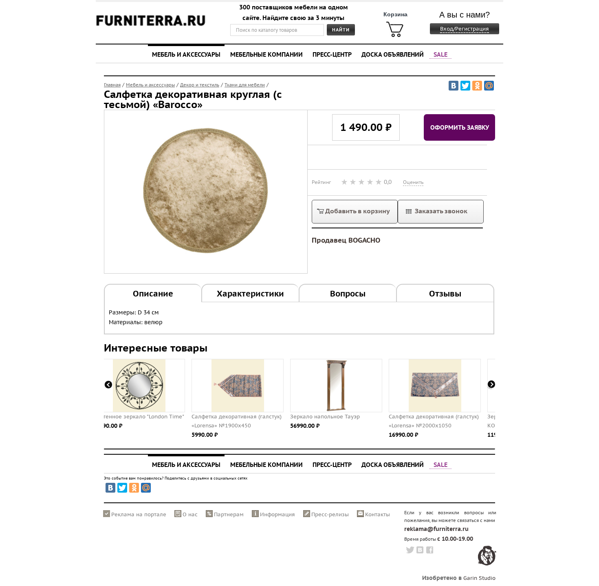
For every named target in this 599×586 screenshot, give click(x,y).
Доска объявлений (392, 54)
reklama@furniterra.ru (436, 529)
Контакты (377, 514)
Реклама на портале (138, 514)
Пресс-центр (332, 54)
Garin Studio (479, 578)
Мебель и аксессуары (186, 54)
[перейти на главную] (151, 25)
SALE (440, 54)
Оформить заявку (459, 127)
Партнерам (229, 514)
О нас (190, 514)
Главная (112, 85)
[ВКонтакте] (453, 86)
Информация (277, 514)
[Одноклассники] (477, 86)
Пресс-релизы (330, 514)
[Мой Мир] (489, 86)
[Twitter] (465, 86)
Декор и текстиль (199, 85)
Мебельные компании (266, 54)
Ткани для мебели (245, 85)
